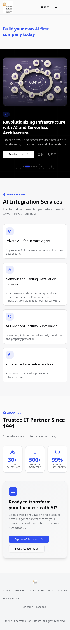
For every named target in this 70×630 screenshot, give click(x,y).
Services (19, 590)
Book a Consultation (27, 548)
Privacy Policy (11, 598)
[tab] (23, 166)
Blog (51, 590)
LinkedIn (28, 607)
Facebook (41, 607)
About (6, 590)
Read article (16, 154)
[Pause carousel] (51, 166)
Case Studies (36, 590)
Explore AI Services (26, 539)
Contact (62, 590)
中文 (46, 7)
